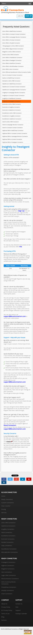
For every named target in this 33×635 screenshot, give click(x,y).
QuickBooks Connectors (8, 549)
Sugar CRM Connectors (8, 575)
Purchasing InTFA (10, 251)
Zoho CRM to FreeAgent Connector (11, 60)
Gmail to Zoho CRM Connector (10, 54)
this (20, 247)
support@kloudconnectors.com (15, 316)
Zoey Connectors (6, 545)
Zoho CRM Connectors (8, 523)
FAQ (16, 607)
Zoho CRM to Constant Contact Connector (13, 34)
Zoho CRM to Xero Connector (10, 69)
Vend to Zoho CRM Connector (10, 122)
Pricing (3, 509)
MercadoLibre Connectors (9, 552)
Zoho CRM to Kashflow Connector (11, 63)
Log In (20, 16)
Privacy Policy (5, 607)
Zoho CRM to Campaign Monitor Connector (14, 37)
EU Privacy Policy (6, 610)
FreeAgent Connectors (8, 562)
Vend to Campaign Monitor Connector (12, 124)
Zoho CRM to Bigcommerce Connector (12, 49)
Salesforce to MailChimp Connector (12, 84)
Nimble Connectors (7, 542)
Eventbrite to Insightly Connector (11, 116)
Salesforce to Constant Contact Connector (13, 87)
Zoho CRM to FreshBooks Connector (12, 57)
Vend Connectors (6, 532)
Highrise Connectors (7, 565)
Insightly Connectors (7, 529)
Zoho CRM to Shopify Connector (11, 43)
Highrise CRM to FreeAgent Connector (12, 142)
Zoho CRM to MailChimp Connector (12, 31)
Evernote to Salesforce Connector (11, 110)
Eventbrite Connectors (8, 536)
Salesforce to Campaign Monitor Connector (14, 90)
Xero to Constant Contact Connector (12, 75)
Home (3, 496)
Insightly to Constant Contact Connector (13, 95)
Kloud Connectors (10, 425)
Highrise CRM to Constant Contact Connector (14, 133)
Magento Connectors (7, 569)
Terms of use (5, 613)
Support (18, 610)
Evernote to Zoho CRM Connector (11, 104)
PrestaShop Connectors (8, 587)
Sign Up (28, 16)
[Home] (12, 11)
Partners (4, 620)
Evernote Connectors (7, 539)
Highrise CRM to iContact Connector (12, 139)
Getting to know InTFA (11, 155)
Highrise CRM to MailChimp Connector (12, 130)
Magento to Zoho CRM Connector (11, 52)
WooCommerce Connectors (10, 578)
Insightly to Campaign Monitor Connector (13, 92)
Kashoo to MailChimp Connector (11, 78)
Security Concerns (10, 433)
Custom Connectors (7, 503)
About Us (4, 604)
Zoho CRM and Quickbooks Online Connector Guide (16, 72)
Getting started (9, 206)
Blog (2, 617)
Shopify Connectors (7, 590)
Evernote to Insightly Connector (11, 107)
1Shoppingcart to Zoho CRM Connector (13, 46)
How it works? (5, 506)
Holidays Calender (21, 613)
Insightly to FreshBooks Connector (11, 98)
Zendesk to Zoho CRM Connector (11, 81)
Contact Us (18, 604)
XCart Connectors (6, 594)
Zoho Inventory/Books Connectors (8, 583)
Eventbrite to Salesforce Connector (11, 119)
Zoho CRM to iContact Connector (11, 40)
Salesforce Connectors (8, 526)
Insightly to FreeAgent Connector (11, 101)
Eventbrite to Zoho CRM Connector (12, 113)
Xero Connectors (6, 572)
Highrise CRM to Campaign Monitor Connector (15, 136)
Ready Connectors (7, 499)
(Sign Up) (21, 211)
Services (4, 512)
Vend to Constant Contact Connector (12, 127)
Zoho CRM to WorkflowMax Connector (13, 66)
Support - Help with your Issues (14, 337)
